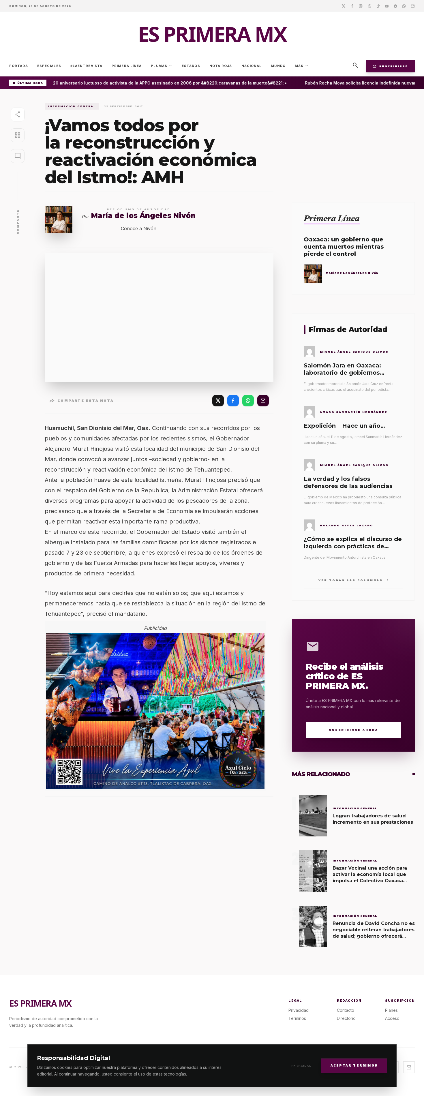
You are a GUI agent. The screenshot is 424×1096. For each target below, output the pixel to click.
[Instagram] (361, 5)
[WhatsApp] (248, 400)
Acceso (392, 1018)
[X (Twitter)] (218, 400)
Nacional (251, 66)
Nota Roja (220, 66)
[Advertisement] (353, 143)
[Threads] (369, 5)
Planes (391, 1010)
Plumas (161, 65)
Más (302, 65)
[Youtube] (387, 5)
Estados (191, 66)
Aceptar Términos (354, 1065)
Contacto (345, 1010)
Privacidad (301, 1065)
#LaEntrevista (86, 66)
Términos (297, 1018)
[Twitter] (344, 5)
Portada (18, 66)
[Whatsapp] (404, 5)
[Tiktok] (378, 5)
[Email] (413, 5)
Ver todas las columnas (353, 580)
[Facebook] (352, 5)
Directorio (346, 1018)
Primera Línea (127, 66)
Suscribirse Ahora (353, 729)
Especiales (49, 66)
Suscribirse (390, 66)
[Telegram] (395, 5)
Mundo (278, 66)
